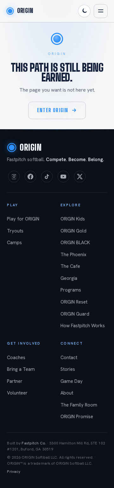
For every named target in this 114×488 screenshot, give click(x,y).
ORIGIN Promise (76, 416)
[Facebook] (30, 177)
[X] (80, 177)
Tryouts (15, 231)
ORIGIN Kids (72, 219)
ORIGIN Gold (73, 231)
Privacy (13, 471)
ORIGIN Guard (74, 314)
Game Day (71, 381)
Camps (14, 242)
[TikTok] (47, 177)
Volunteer (17, 393)
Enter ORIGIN (52, 110)
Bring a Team (21, 369)
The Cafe (70, 266)
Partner (14, 381)
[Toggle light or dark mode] (84, 11)
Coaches (16, 357)
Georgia (68, 278)
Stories (67, 369)
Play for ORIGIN (23, 219)
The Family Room (78, 405)
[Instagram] (14, 177)
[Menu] (101, 11)
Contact (68, 357)
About (66, 393)
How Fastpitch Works (82, 325)
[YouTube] (63, 177)
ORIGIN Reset (73, 302)
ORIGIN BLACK (75, 242)
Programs (70, 290)
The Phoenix (73, 254)
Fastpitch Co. (34, 443)
